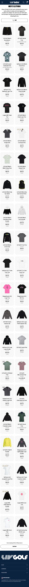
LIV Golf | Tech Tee (22, 245)
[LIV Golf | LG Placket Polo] (7, 365)
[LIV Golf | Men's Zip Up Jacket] (7, 184)
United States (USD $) (6, 577)
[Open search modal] (23, 2)
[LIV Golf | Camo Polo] (22, 340)
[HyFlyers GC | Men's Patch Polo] (22, 56)
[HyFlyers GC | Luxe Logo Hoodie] (7, 340)
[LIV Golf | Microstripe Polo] (22, 365)
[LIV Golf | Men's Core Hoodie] (22, 210)
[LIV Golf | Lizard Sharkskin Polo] (7, 56)
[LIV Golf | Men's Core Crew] (7, 237)
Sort (16, 20)
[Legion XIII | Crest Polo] (7, 523)
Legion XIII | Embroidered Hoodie (7, 504)
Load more (14, 546)
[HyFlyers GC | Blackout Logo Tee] (7, 82)
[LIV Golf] (14, 2)
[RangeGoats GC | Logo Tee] (7, 289)
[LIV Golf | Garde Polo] (22, 31)
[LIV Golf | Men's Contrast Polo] (22, 133)
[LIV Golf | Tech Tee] (22, 237)
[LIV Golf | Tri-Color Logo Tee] (22, 263)
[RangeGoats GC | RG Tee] (22, 289)
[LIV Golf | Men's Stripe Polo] (7, 133)
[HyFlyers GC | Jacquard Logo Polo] (7, 470)
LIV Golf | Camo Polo (22, 347)
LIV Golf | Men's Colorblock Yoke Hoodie (7, 219)
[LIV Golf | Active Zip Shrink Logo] (22, 523)
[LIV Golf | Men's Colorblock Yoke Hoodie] (7, 210)
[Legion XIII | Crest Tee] (22, 495)
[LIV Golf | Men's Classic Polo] (22, 159)
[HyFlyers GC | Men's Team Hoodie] (22, 82)
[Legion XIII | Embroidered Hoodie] (7, 495)
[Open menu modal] (2, 2)
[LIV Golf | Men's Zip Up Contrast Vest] (22, 184)
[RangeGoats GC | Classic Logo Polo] (7, 391)
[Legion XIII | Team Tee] (7, 108)
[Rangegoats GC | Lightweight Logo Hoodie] (22, 442)
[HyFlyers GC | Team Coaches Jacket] (22, 470)
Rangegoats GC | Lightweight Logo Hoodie (21, 451)
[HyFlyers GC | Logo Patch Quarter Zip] (22, 314)
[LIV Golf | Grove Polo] (22, 417)
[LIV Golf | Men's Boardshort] (7, 31)
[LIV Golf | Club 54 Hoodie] (7, 442)
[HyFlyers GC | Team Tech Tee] (7, 263)
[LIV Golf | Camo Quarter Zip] (7, 314)
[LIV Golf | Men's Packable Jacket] (7, 417)
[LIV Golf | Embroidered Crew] (22, 391)
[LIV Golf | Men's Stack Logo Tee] (22, 108)
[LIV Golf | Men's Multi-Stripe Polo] (7, 159)
